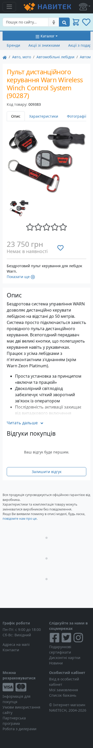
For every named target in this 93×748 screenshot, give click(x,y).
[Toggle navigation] (9, 6)
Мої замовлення (63, 689)
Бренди (13, 45)
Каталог (48, 36)
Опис (15, 116)
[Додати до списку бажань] (60, 248)
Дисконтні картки (64, 657)
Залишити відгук (46, 471)
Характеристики (43, 116)
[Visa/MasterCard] (23, 687)
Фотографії (76, 116)
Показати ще (18, 276)
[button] (84, 7)
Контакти (11, 649)
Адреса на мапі (16, 644)
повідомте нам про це (20, 518)
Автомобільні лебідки (55, 56)
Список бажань (62, 695)
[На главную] (5, 56)
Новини (56, 663)
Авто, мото (21, 56)
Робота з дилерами (19, 728)
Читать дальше (22, 423)
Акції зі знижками (44, 45)
